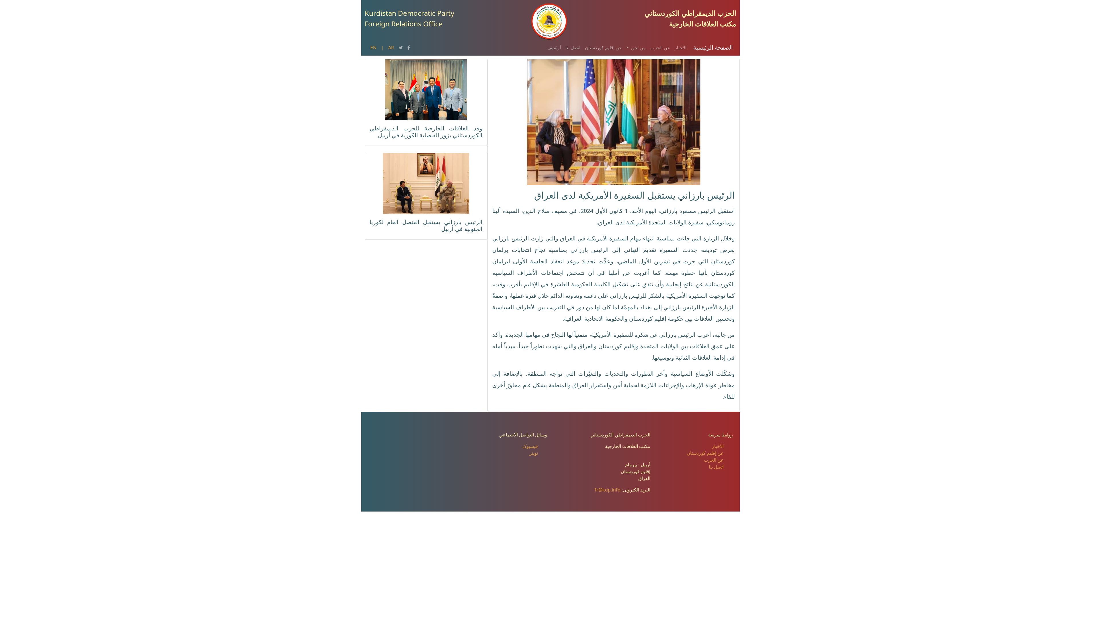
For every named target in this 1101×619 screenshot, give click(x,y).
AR (391, 47)
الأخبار (680, 47)
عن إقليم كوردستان (603, 47)
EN (373, 47)
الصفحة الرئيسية (713, 47)
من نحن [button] (638, 47)
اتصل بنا (572, 47)
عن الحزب (660, 47)
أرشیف (554, 47)
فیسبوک (530, 446)
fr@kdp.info (607, 490)
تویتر (533, 453)
